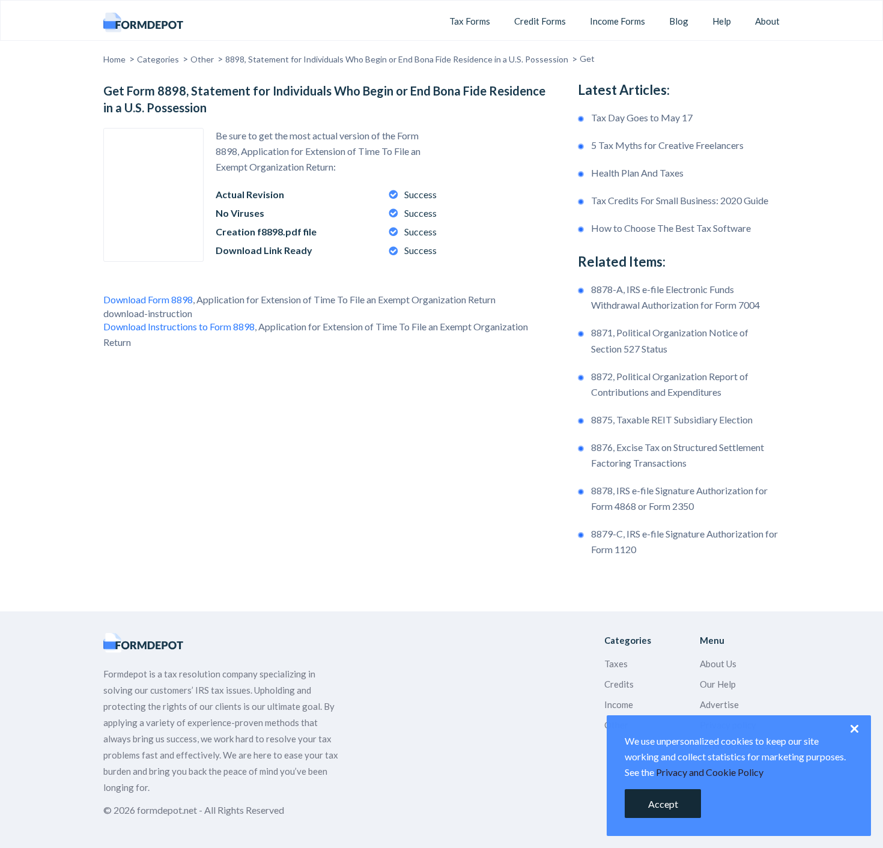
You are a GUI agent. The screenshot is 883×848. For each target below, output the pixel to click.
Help (721, 21)
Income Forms (617, 21)
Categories (158, 59)
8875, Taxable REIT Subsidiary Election (672, 419)
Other (202, 59)
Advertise (719, 704)
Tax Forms (469, 21)
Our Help (718, 684)
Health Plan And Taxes (637, 172)
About (767, 21)
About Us (718, 663)
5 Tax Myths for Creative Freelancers (667, 145)
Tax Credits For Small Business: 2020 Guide (679, 200)
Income (618, 704)
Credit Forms (540, 21)
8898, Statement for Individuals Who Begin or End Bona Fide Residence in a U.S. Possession (396, 59)
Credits (619, 684)
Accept (663, 804)
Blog (678, 21)
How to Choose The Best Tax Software (671, 228)
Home (114, 59)
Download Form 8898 (148, 299)
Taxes (616, 663)
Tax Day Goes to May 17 (642, 117)
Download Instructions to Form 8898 (179, 326)
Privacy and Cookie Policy (709, 772)
